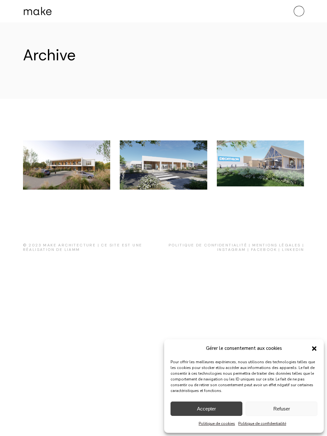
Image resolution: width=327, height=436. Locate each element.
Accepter (206, 408)
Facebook (264, 249)
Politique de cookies (217, 423)
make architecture (69, 245)
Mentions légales (276, 245)
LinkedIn (293, 249)
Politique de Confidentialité (208, 245)
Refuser (281, 408)
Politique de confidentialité (262, 423)
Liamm (72, 249)
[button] (314, 348)
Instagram (231, 249)
